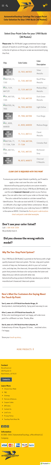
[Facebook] (2, 426)
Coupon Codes (9, 402)
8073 (23, 160)
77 (19, 141)
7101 (23, 152)
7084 (23, 116)
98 (19, 160)
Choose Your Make (10, 389)
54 (19, 107)
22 (19, 89)
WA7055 (29, 107)
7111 (23, 134)
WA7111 (29, 134)
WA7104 (29, 141)
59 (19, 116)
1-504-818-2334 (12, 228)
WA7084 (29, 116)
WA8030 (29, 125)
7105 (23, 98)
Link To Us (7, 412)
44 (19, 98)
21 (19, 81)
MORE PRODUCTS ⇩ (25, 349)
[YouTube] (5, 426)
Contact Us (6, 379)
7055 (23, 107)
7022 (23, 72)
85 (19, 152)
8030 (23, 125)
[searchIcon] (7, 6)
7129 (23, 89)
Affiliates (7, 406)
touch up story (15, 337)
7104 (23, 141)
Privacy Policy (8, 416)
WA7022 (29, 72)
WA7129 (29, 89)
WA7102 (29, 81)
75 (19, 134)
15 (19, 72)
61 (19, 125)
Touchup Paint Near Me (11, 419)
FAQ (5, 392)
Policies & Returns (10, 399)
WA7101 (29, 152)
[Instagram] (8, 426)
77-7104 (21, 144)
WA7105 (29, 98)
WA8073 (29, 160)
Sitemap (7, 396)
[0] (44, 7)
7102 (23, 81)
